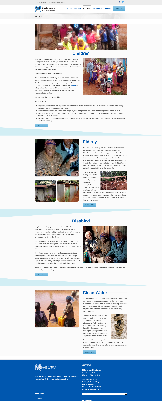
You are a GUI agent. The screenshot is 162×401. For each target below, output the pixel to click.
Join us (73, 85)
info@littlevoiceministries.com (57, 2)
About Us (39, 398)
